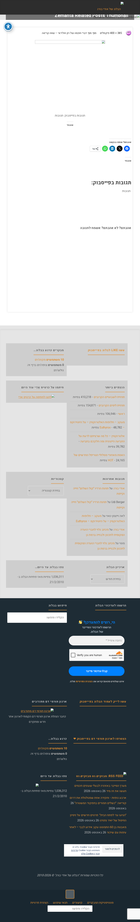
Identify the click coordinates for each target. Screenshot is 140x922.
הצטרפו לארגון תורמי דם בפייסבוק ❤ (99, 739)
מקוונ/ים (49, 360)
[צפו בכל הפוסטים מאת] (124, 33)
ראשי (121, 414)
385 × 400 (115, 33)
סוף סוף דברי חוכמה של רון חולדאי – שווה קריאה (69, 33)
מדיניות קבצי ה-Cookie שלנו (85, 852)
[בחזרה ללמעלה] (70, 894)
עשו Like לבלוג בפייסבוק (106, 350)
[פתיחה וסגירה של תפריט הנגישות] (8, 26)
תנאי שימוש (60, 902)
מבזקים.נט (83, 776)
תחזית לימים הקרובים (112, 405)
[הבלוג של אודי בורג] (110, 7)
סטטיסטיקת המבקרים (100, 902)
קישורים (77, 902)
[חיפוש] (12, 617)
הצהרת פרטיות (39, 902)
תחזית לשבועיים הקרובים (109, 397)
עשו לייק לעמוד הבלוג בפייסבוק (103, 701)
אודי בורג (119, 488)
